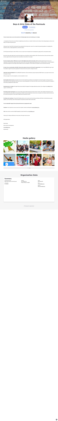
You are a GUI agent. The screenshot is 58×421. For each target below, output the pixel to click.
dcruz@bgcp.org (31, 111)
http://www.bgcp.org (41, 186)
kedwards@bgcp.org (35, 107)
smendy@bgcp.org (7, 127)
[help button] (56, 419)
